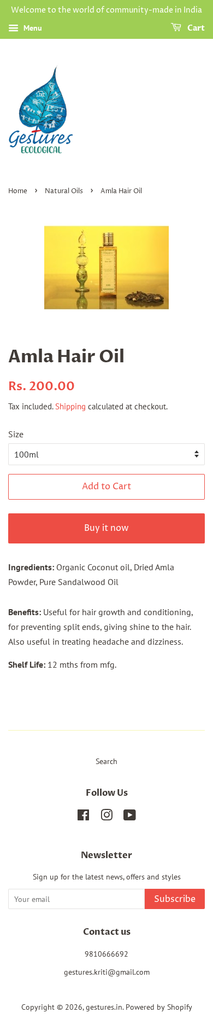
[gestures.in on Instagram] (106, 817)
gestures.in (104, 1007)
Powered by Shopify (159, 1007)
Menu (31, 28)
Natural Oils (64, 191)
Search (106, 761)
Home (17, 191)
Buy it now (106, 528)
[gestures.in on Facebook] (83, 817)
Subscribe (175, 899)
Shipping (70, 406)
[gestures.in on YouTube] (129, 817)
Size (15, 434)
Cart (195, 28)
